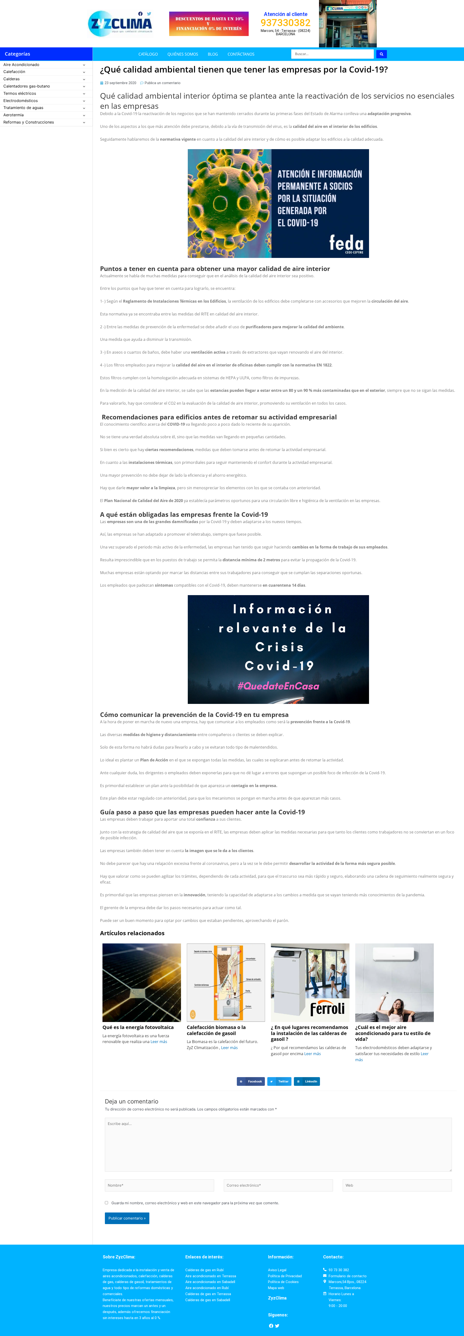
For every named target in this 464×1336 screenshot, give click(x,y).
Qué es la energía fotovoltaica (138, 1027)
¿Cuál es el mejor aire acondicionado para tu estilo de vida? (393, 1033)
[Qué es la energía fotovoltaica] (141, 982)
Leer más (159, 1041)
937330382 (286, 23)
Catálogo (148, 54)
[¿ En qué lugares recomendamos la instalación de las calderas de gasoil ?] (310, 982)
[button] (251, 1081)
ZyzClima (277, 1297)
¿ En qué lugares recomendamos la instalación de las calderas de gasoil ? (309, 1033)
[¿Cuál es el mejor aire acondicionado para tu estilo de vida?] (394, 982)
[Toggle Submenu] (84, 64)
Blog (213, 54)
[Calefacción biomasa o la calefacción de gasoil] (226, 982)
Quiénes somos (182, 54)
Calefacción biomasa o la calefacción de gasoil (216, 1030)
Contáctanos (241, 54)
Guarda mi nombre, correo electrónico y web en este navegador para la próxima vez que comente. (195, 1203)
